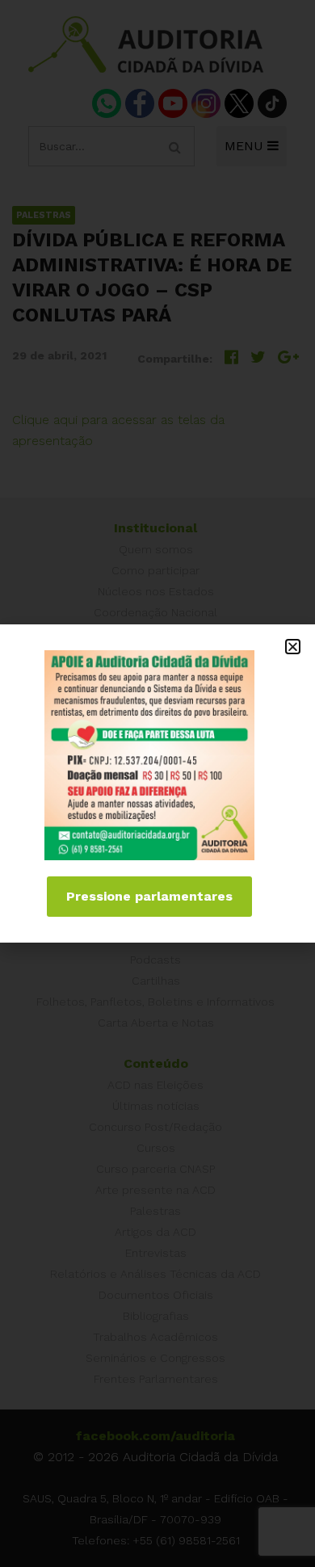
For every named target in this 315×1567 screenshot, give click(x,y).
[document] (157, 783)
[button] (293, 647)
